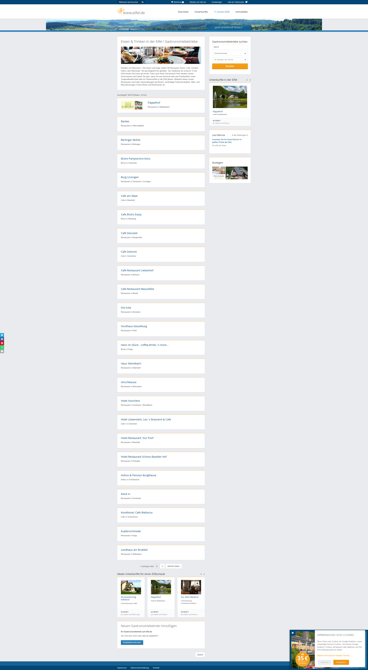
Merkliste (178, 2)
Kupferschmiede (131, 531)
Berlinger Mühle (130, 140)
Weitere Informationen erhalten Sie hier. (333, 655)
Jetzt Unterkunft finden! (228, 27)
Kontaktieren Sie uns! (132, 643)
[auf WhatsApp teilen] (2, 347)
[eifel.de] (131, 10)
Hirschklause (128, 382)
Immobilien (242, 11)
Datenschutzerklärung (140, 668)
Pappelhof (154, 102)
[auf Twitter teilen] (2, 335)
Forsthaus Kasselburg (134, 326)
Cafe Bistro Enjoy (131, 214)
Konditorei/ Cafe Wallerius (137, 512)
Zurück (200, 655)
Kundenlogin (217, 2)
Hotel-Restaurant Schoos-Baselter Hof (144, 456)
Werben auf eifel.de (198, 2)
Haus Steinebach (131, 363)
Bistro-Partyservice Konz (135, 158)
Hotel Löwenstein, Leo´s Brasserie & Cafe (146, 419)
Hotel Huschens (130, 400)
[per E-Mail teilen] (2, 351)
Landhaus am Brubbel (134, 549)
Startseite (183, 11)
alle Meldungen (240, 135)
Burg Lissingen (130, 177)
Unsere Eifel (223, 11)
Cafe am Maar (129, 196)
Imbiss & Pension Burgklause (138, 475)
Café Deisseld (129, 233)
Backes (125, 121)
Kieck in (125, 494)
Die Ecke (126, 307)
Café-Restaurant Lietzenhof (137, 270)
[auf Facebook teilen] (2, 339)
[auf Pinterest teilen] (2, 343)
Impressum (121, 668)
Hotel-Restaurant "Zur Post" (137, 438)
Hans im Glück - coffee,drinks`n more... (145, 345)
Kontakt (156, 668)
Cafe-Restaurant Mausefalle (137, 289)
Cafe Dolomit (129, 251)
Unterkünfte (201, 11)
